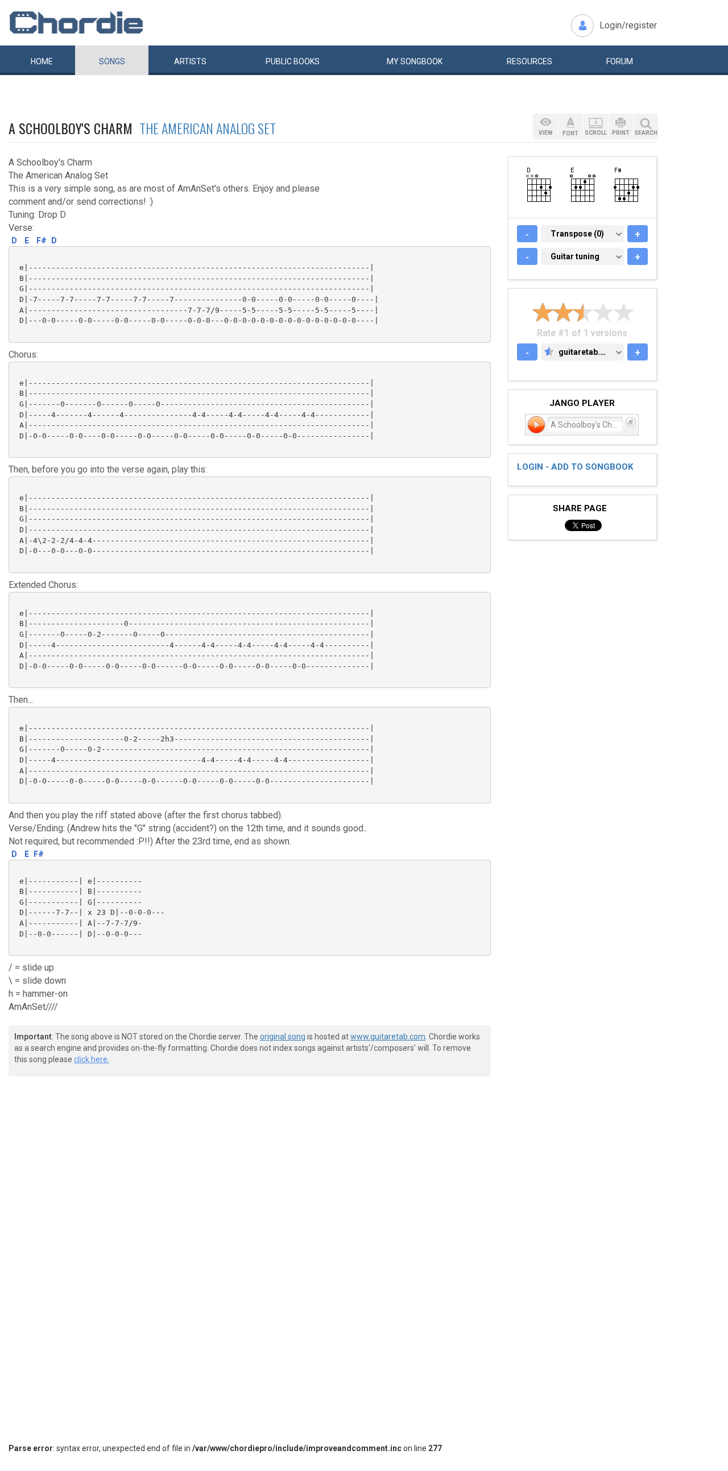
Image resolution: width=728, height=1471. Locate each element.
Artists (190, 61)
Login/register (628, 25)
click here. (91, 1059)
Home (42, 61)
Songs (112, 61)
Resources (529, 61)
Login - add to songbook (575, 467)
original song (282, 1036)
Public (293, 61)
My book (414, 61)
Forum (619, 61)
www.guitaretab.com (387, 1036)
